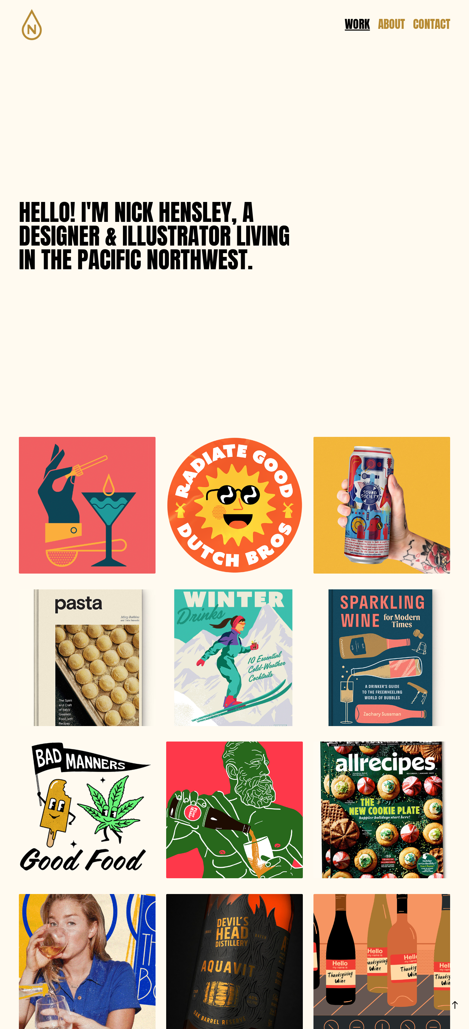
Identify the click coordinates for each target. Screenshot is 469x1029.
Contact (431, 22)
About (391, 22)
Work (357, 22)
